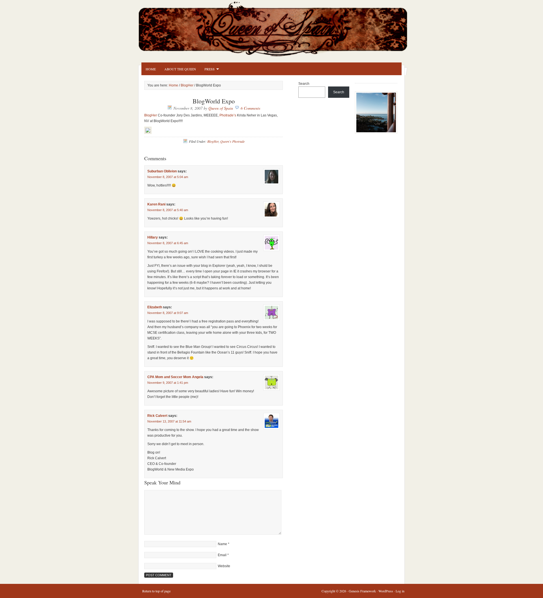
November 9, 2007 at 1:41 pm (167, 382)
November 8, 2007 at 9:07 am (167, 313)
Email (222, 555)
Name (222, 544)
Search (303, 84)
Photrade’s (227, 115)
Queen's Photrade (232, 141)
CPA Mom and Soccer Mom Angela (175, 377)
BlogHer (187, 85)
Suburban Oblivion (162, 171)
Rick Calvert (157, 416)
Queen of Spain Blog (280, 27)
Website (224, 566)
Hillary (152, 237)
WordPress (385, 591)
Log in (400, 591)
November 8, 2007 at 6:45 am (167, 243)
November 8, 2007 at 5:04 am (167, 177)
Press (207, 70)
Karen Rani (156, 204)
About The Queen (180, 69)
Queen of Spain (220, 108)
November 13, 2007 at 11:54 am (169, 421)
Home (151, 69)
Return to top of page (156, 591)
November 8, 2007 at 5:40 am (167, 210)
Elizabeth (154, 307)
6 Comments (250, 108)
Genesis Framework (362, 591)
